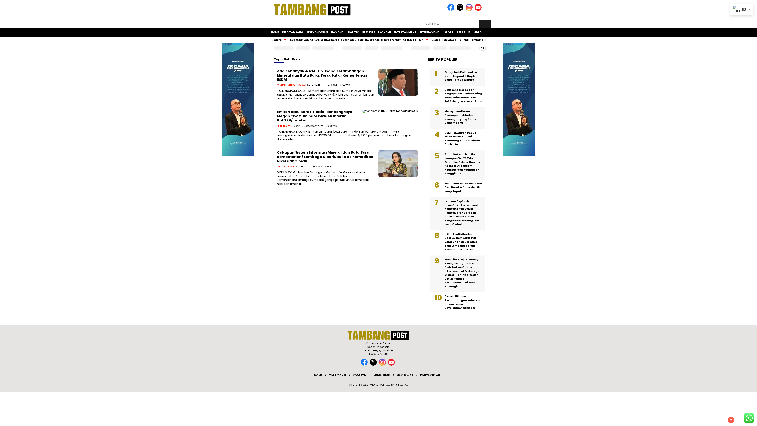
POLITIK (353, 32)
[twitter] (461, 9)
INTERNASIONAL (430, 32)
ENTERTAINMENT (405, 32)
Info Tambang (292, 32)
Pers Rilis (463, 32)
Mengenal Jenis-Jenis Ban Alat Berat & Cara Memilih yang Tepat (463, 187)
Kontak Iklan (430, 375)
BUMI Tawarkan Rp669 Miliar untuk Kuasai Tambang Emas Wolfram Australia (462, 138)
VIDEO (478, 32)
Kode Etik (359, 375)
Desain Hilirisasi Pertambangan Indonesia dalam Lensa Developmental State (463, 302)
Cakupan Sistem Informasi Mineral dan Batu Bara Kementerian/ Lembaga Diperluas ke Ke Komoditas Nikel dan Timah (325, 156)
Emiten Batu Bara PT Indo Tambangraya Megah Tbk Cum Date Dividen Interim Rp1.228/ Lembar (314, 116)
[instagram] (470, 9)
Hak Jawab (405, 375)
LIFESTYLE (368, 32)
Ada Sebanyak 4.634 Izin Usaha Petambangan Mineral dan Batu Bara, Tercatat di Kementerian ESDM (322, 75)
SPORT (448, 32)
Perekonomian (317, 32)
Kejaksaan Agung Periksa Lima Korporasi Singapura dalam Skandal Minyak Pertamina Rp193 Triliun (344, 40)
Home (275, 32)
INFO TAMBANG (285, 166)
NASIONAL (338, 32)
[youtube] (479, 9)
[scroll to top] (731, 420)
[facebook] (451, 9)
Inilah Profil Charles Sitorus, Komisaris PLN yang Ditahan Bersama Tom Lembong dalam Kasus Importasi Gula (461, 241)
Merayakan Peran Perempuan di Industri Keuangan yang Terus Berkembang (460, 117)
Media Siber (381, 375)
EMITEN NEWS (284, 126)
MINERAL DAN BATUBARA (291, 85)
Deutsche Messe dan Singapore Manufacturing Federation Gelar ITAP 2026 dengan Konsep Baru (463, 95)
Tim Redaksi (337, 375)
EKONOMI (384, 32)
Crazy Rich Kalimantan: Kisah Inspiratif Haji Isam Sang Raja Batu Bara (462, 76)
